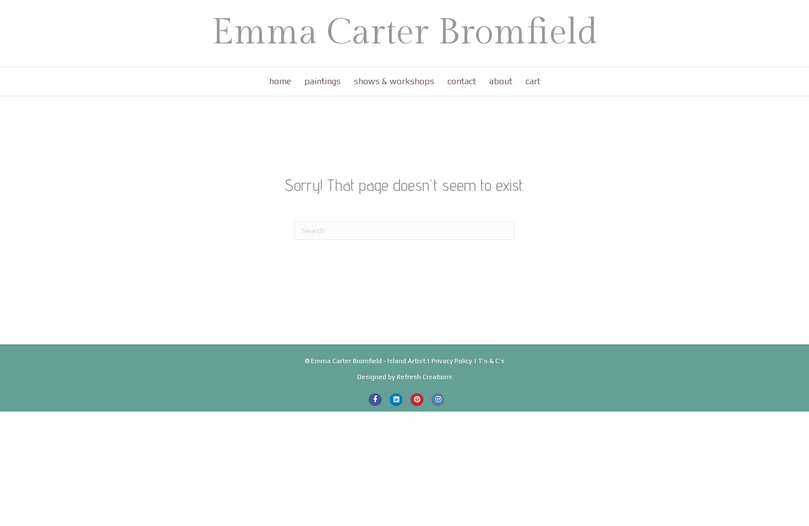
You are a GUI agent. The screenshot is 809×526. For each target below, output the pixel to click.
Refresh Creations (424, 377)
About (500, 81)
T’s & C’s (491, 361)
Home (280, 81)
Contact (461, 81)
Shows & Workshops (394, 81)
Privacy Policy (451, 361)
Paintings (322, 81)
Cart (533, 81)
